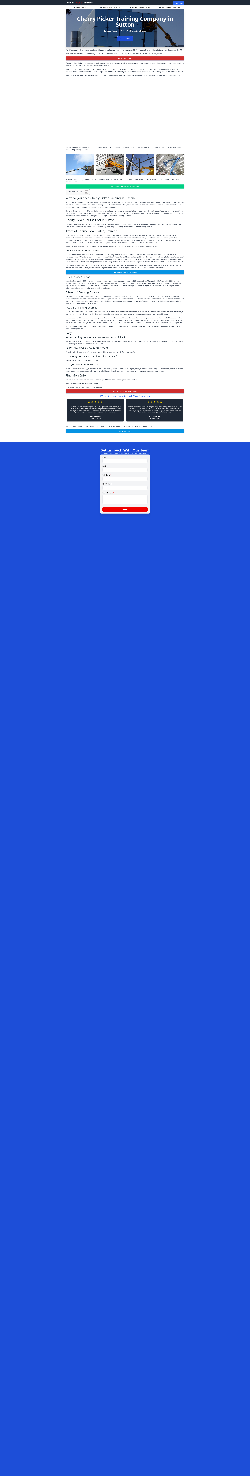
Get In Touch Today (125, 58)
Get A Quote (125, 39)
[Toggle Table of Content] (85, 192)
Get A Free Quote (125, 431)
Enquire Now (125, 437)
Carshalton (70, 387)
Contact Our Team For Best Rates (125, 272)
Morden (99, 387)
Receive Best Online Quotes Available (125, 186)
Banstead (78, 387)
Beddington (86, 387)
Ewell (94, 387)
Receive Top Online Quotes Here (125, 391)
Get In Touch (179, 3)
